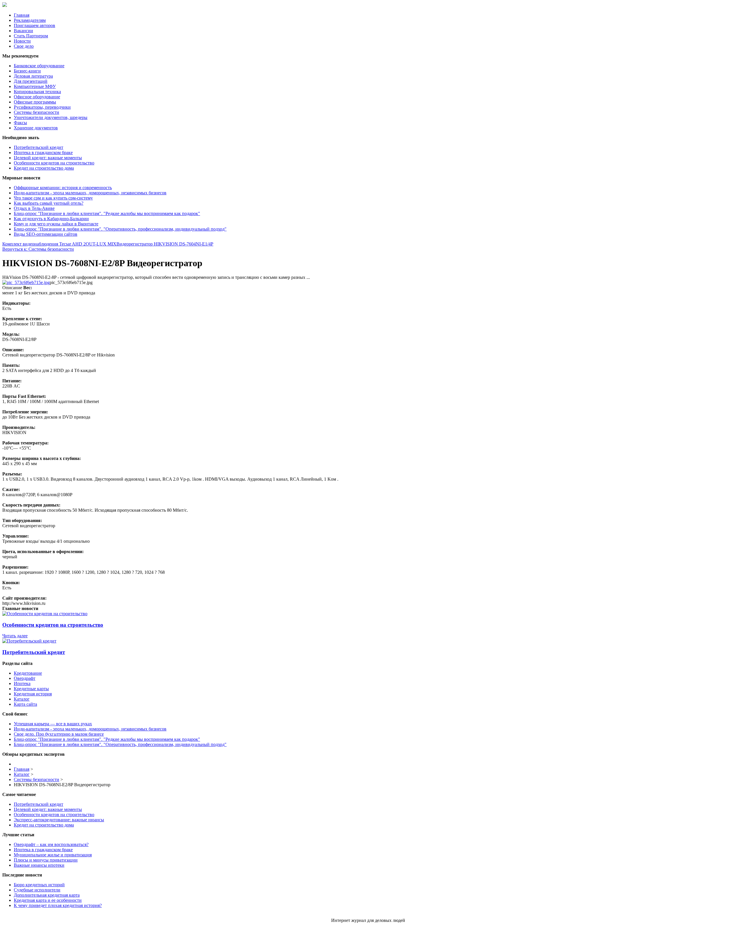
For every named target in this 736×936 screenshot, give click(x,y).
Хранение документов (36, 127)
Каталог (22, 699)
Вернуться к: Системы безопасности (38, 249)
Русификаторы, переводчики (42, 107)
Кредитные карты (31, 688)
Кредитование (28, 673)
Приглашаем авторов (34, 25)
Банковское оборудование (39, 65)
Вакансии (23, 30)
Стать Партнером (31, 35)
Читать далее (15, 635)
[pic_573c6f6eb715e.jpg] (26, 282)
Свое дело (24, 46)
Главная (21, 15)
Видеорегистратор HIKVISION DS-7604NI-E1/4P (164, 243)
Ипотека (22, 683)
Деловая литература (33, 76)
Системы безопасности (36, 112)
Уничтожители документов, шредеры (50, 117)
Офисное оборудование (37, 96)
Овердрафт (24, 678)
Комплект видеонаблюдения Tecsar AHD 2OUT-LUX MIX (59, 243)
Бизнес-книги (27, 70)
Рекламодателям (30, 20)
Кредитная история (33, 693)
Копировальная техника (37, 91)
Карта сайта (25, 704)
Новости (22, 41)
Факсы (20, 122)
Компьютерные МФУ (35, 86)
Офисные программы (35, 101)
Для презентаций (30, 81)
